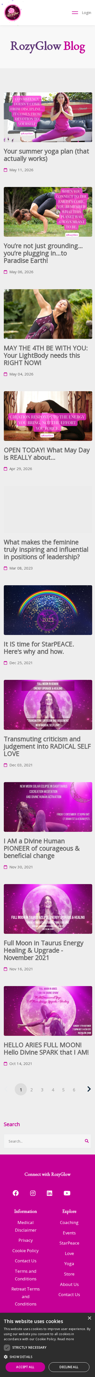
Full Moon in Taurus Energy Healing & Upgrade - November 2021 (44, 950)
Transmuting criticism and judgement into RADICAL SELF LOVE (47, 746)
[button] (47, 1357)
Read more (66, 1339)
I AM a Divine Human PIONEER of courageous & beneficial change (42, 848)
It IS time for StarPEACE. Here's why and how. (39, 648)
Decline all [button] (69, 1367)
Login (86, 12)
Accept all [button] (25, 1367)
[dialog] (47, 1345)
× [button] (89, 1318)
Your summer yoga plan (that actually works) (46, 155)
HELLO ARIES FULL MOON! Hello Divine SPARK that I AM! (46, 1048)
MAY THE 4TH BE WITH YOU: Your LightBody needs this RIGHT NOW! (46, 355)
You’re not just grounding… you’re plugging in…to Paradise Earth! (43, 253)
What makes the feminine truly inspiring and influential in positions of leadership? (46, 549)
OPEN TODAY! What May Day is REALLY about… (47, 453)
